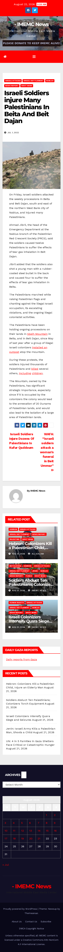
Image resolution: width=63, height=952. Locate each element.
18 (14, 838)
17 (6, 838)
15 (47, 830)
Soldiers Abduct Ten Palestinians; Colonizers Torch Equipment (31, 584)
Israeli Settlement (33, 81)
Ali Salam (37, 554)
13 (30, 830)
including (25, 373)
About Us (17, 921)
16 (55, 830)
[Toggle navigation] (34, 57)
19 (22, 838)
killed (34, 368)
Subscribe (46, 921)
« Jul (6, 864)
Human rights (17, 602)
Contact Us (31, 921)
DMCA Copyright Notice (31, 928)
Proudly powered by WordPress (20, 909)
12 (22, 830)
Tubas (29, 576)
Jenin (35, 571)
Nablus (49, 81)
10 (6, 830)
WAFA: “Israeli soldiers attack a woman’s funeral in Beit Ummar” (47, 450)
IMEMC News (37, 490)
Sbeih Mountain (37, 334)
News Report (11, 86)
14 (39, 830)
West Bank (26, 86)
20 (30, 838)
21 (39, 838)
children (37, 373)
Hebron (13, 529)
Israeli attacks (13, 81)
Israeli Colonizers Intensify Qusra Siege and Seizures (29, 621)
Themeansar (31, 913)
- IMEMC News (31, 24)
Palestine (14, 539)
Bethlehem (15, 566)
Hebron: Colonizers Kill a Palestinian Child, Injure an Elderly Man (30, 547)
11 (14, 830)
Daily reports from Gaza (21, 659)
